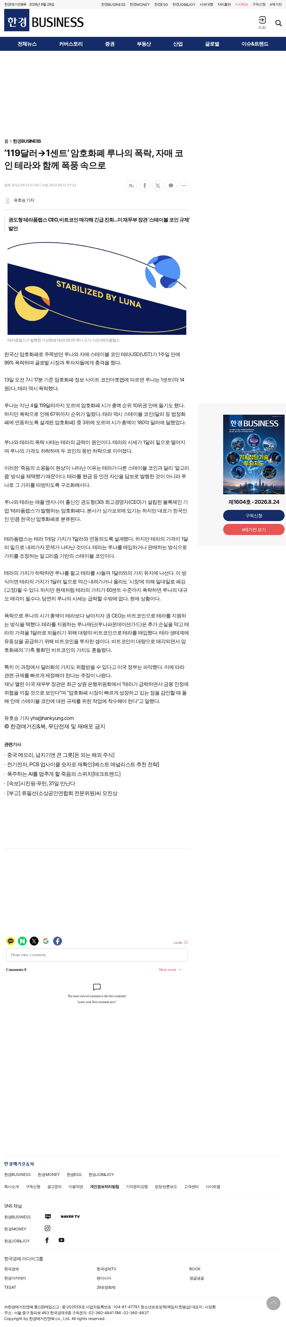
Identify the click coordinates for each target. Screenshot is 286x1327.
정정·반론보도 (166, 1186)
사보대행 (206, 4)
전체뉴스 (27, 44)
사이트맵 (213, 1186)
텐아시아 (104, 1278)
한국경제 (11, 1268)
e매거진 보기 (254, 529)
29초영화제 (106, 1287)
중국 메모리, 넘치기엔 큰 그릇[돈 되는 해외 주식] (61, 755)
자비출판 (224, 4)
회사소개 (11, 1186)
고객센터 (191, 1186)
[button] (262, 22)
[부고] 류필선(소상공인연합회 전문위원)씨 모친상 (62, 793)
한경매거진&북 (15, 4)
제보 (241, 4)
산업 (178, 44)
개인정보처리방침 (104, 1186)
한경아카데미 (15, 1278)
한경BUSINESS (27, 141)
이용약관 (75, 1186)
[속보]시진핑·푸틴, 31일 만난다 (41, 783)
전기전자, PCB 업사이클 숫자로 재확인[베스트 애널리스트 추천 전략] (83, 764)
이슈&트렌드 (255, 44)
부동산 (144, 44)
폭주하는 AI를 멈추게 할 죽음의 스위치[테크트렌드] (64, 774)
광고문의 (54, 1186)
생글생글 (196, 1278)
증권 (110, 44)
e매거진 (276, 4)
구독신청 (259, 4)
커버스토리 (71, 44)
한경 (113, 4)
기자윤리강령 (137, 1186)
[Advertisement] (143, 94)
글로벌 (212, 44)
